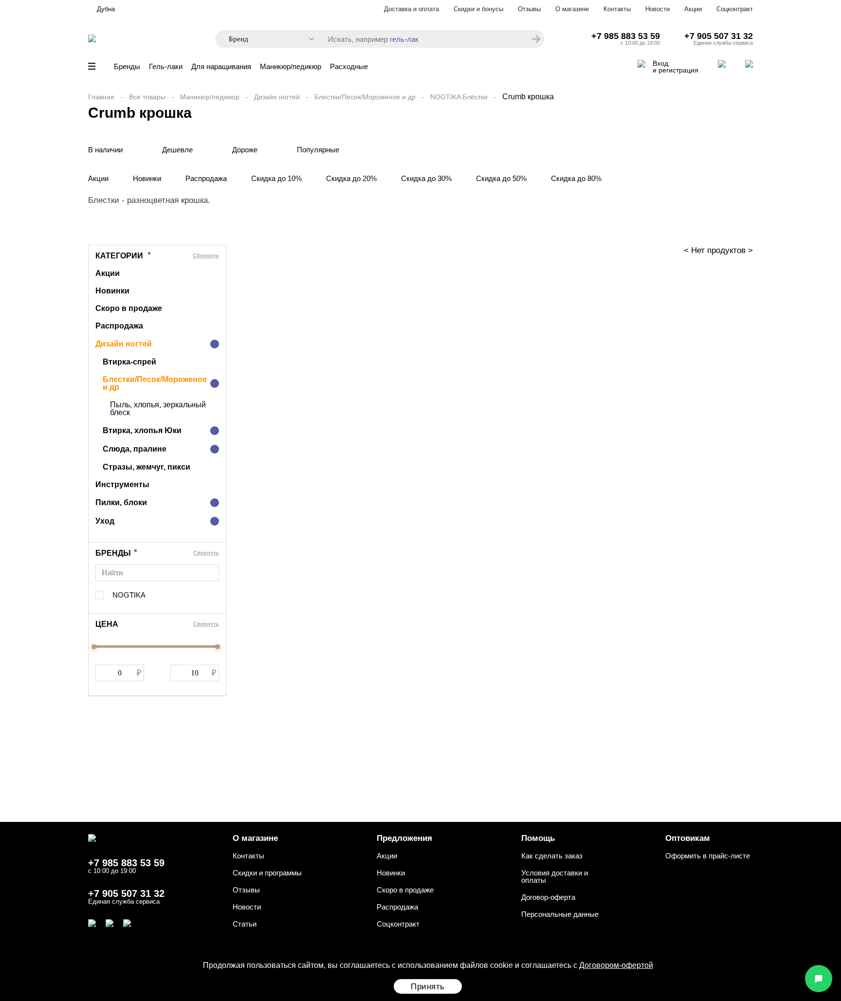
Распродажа (206, 178)
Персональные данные (560, 914)
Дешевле (177, 150)
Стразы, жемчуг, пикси (146, 467)
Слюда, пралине (134, 449)
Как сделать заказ (552, 855)
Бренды (127, 66)
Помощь (538, 838)
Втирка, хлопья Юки (142, 430)
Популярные (318, 150)
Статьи (244, 924)
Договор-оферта (548, 897)
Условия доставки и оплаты (554, 876)
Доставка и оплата (411, 9)
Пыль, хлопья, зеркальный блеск (158, 409)
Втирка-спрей (129, 362)
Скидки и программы (267, 872)
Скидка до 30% (426, 178)
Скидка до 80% (576, 178)
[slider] (93, 646)
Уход (104, 521)
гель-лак (404, 39)
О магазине (572, 9)
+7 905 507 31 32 (718, 36)
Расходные (349, 66)
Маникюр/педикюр (290, 66)
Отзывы (529, 9)
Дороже (244, 150)
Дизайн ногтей (277, 97)
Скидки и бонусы (478, 9)
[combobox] (266, 39)
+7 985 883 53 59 (625, 36)
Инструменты (122, 484)
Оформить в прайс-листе (707, 855)
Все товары (147, 97)
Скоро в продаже (128, 308)
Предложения (404, 838)
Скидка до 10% (276, 178)
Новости (657, 9)
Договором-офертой (616, 965)
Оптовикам (687, 838)
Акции (693, 9)
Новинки (147, 178)
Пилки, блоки (121, 502)
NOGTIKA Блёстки (459, 97)
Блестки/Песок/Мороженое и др (365, 97)
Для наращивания (221, 66)
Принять (428, 986)
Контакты (617, 9)
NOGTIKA (129, 595)
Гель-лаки (166, 66)
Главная (101, 97)
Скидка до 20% (351, 178)
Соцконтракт (734, 9)
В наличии (105, 150)
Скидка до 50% (501, 178)
